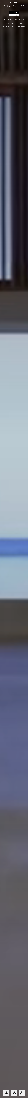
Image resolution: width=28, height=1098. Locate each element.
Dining (14, 23)
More (18, 30)
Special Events (21, 26)
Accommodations (20, 19)
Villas (7, 23)
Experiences (6, 26)
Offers (20, 23)
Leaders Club (14, 12)
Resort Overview (7, 19)
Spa (13, 26)
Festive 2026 (11, 30)
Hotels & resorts (13, 3)
